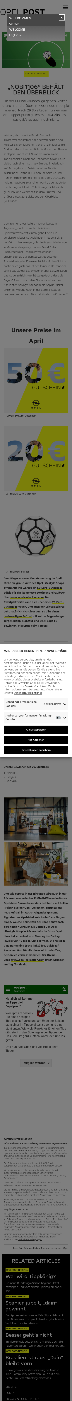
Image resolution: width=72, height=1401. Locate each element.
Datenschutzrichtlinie (28, 693)
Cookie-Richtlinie (36, 686)
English (15, 35)
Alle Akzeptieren (36, 729)
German (16, 24)
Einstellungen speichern (36, 750)
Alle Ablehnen (36, 740)
